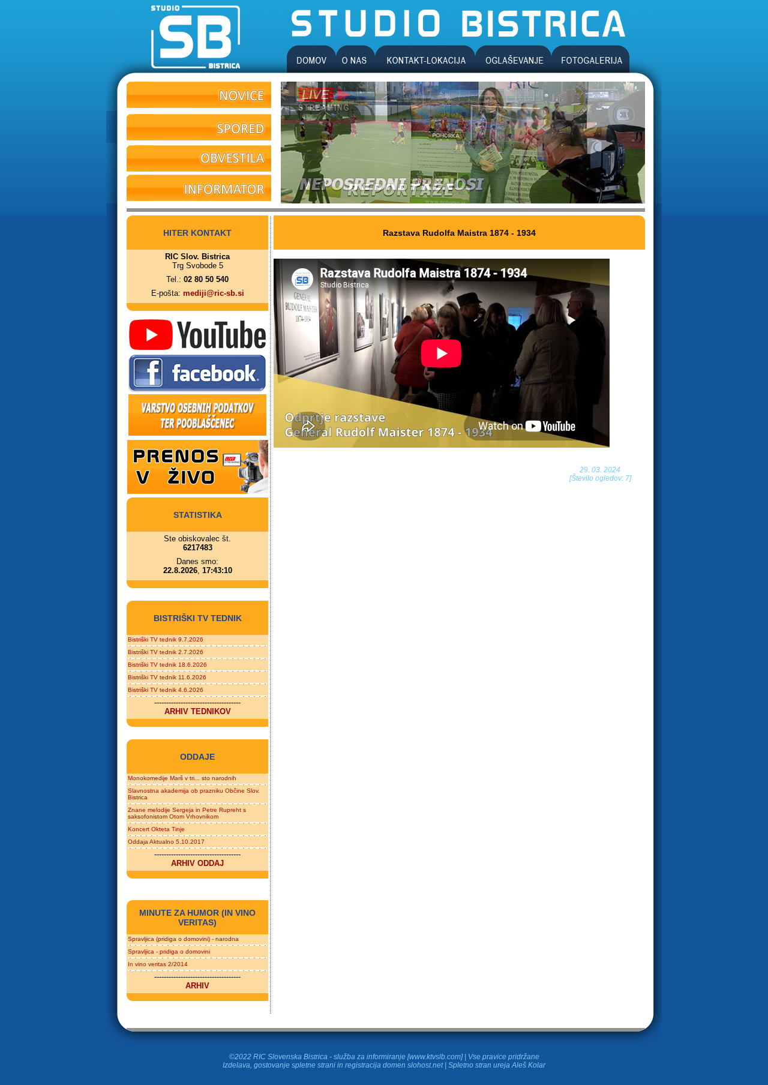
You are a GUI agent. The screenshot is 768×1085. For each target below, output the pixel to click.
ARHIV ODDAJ (197, 863)
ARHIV (197, 985)
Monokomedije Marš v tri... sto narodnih (182, 778)
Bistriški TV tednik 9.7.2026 (165, 639)
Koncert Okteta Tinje (156, 829)
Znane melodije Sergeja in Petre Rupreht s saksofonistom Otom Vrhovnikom (187, 813)
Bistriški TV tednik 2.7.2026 (165, 652)
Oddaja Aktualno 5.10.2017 (166, 841)
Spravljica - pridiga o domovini (169, 951)
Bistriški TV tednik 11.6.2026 (167, 677)
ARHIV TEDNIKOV (197, 711)
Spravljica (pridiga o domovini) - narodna (183, 939)
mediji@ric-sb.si (213, 293)
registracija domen (375, 1065)
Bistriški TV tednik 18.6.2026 (167, 664)
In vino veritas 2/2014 (158, 964)
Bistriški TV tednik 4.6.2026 (165, 690)
